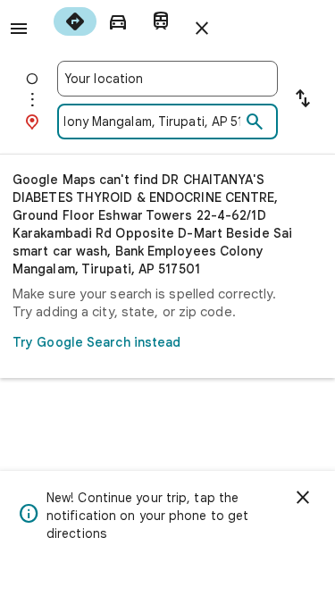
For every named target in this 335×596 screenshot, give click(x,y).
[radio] (75, 21)
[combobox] (167, 79)
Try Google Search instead (97, 342)
